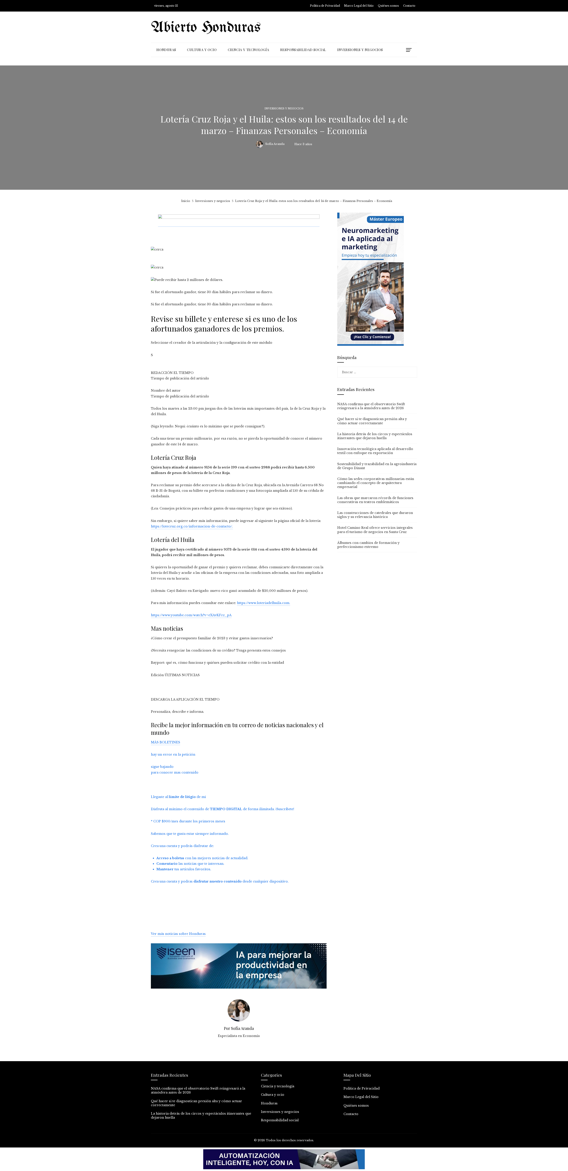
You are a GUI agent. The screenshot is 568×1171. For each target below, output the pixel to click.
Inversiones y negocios (284, 108)
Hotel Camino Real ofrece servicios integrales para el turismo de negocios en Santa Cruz (375, 530)
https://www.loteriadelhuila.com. (263, 603)
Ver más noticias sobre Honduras (178, 934)
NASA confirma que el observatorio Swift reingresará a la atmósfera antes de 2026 (371, 406)
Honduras (269, 1103)
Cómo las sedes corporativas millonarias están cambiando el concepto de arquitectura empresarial (375, 483)
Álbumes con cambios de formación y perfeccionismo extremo (368, 545)
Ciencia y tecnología (277, 1086)
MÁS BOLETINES (165, 742)
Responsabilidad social (280, 1120)
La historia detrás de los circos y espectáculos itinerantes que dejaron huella (374, 436)
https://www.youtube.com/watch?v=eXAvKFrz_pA (191, 615)
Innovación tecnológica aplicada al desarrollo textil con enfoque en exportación (375, 451)
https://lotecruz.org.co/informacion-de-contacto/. (192, 526)
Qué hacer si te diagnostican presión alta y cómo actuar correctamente (372, 421)
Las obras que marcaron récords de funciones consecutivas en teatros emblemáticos (375, 500)
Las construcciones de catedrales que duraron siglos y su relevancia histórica (375, 515)
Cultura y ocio (272, 1095)
